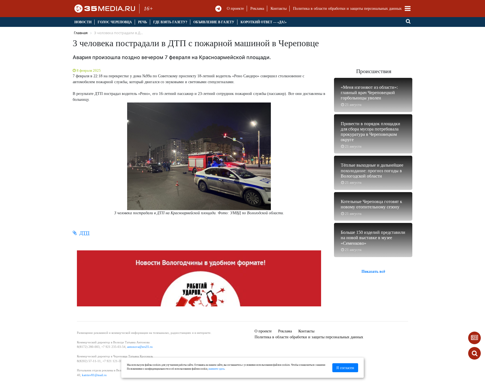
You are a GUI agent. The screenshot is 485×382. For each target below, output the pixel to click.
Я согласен (345, 368)
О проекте (235, 8)
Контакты (279, 8)
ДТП (84, 233)
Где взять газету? (170, 22)
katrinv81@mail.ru (94, 375)
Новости (82, 22)
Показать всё (373, 271)
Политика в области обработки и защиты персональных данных (347, 8)
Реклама (257, 8)
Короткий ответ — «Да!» (264, 22)
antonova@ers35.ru (140, 346)
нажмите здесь (217, 368)
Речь (142, 22)
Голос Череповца (115, 22)
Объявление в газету (213, 22)
